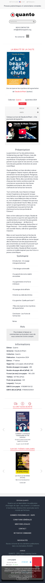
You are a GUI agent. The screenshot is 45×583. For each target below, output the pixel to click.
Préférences (15, 576)
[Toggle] (27, 36)
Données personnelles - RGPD (22, 515)
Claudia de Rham (20, 91)
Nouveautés (22, 540)
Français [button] (31, 2)
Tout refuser (22, 579)
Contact (22, 529)
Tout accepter (29, 576)
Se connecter (20, 37)
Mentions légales (22, 524)
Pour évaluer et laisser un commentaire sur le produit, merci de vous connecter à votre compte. (22, 334)
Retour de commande (22, 533)
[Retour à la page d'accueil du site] (22, 15)
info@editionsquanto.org (22, 30)
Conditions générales (22, 520)
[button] (18, 68)
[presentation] (3, 429)
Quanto (18, 100)
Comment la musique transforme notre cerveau (22, 435)
